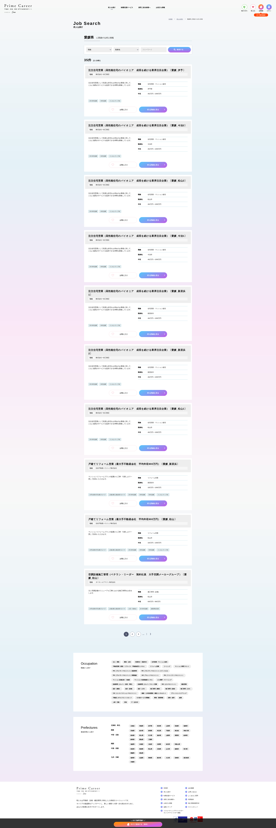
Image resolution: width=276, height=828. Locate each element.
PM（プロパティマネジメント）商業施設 (125, 675)
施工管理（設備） (154, 592)
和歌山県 (177, 744)
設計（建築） (117, 689)
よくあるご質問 (193, 795)
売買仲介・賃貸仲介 (141, 662)
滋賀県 (132, 744)
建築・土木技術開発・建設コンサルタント (154, 693)
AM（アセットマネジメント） (150, 675)
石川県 (150, 735)
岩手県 (150, 726)
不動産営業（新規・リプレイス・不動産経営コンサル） (129, 666)
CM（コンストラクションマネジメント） (125, 693)
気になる (253, 10)
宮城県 (177, 726)
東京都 (177, 730)
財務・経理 (171, 697)
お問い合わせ (192, 792)
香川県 (185, 749)
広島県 (159, 749)
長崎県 (150, 758)
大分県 (168, 758)
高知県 (141, 753)
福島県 (185, 726)
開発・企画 (127, 662)
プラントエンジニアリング (179, 693)
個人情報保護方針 (193, 803)
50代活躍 (151, 494)
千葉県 (168, 730)
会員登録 (261, 10)
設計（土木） (142, 689)
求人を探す (112, 7)
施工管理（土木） (186, 689)
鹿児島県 (186, 758)
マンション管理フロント (182, 666)
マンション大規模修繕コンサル (143, 680)
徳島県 (177, 749)
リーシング (167, 666)
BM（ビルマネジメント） (169, 684)
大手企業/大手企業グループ (97, 494)
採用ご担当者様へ (144, 7)
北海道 (132, 726)
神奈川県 (186, 730)
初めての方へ (244, 10)
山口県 (168, 749)
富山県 (141, 735)
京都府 (141, 744)
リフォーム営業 (153, 478)
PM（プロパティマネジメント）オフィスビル (155, 671)
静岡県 (132, 739)
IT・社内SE (134, 702)
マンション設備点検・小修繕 (121, 680)
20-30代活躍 (93, 101)
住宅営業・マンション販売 (157, 84)
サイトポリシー (193, 807)
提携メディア (168, 807)
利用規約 (191, 799)
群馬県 (150, 730)
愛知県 (141, 739)
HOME (170, 19)
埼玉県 (159, 730)
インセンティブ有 (115, 101)
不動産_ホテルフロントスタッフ (122, 697)
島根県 (141, 749)
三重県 (150, 739)
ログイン (269, 10)
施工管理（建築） (155, 689)
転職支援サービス (127, 7)
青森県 (141, 726)
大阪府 (150, 744)
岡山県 (150, 749)
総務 (180, 697)
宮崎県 (177, 758)
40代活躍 (103, 101)
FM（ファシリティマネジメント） (174, 675)
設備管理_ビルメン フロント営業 (147, 684)
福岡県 (132, 758)
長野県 (177, 735)
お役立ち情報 (160, 7)
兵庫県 (159, 744)
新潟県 (132, 735)
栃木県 (141, 730)
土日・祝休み (132, 609)
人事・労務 (116, 702)
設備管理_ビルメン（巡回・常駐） (123, 684)
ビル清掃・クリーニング (164, 680)
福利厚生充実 (155, 609)
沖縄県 (132, 762)
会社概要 (191, 788)
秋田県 (159, 726)
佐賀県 (141, 758)
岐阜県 (185, 735)
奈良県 (168, 744)
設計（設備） (129, 689)
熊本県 (159, 758)
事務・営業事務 (158, 697)
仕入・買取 (116, 662)
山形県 (168, 726)
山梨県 (168, 735)
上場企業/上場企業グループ (117, 494)
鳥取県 (132, 749)
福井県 (159, 735)
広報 (125, 702)
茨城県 (132, 730)
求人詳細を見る (154, 109)
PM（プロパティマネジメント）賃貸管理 (125, 671)
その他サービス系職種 (142, 697)
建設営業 (184, 684)
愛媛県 (132, 753)
